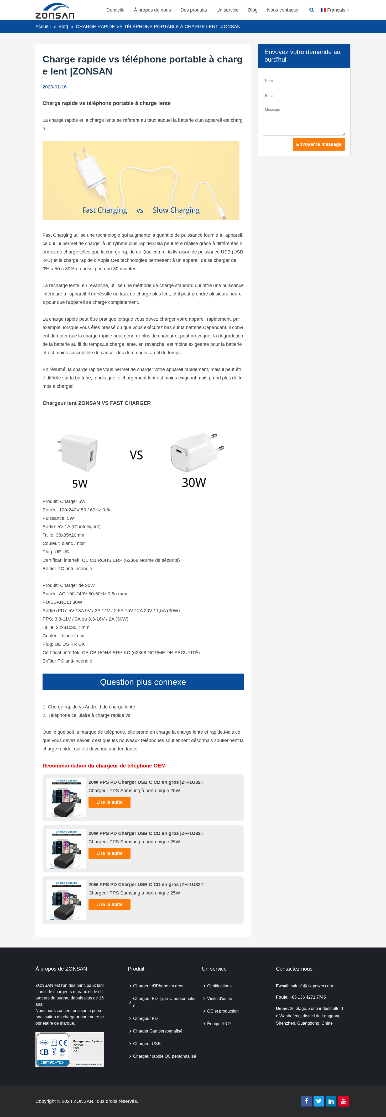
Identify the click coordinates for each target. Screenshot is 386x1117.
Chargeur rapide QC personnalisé (164, 1056)
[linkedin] (331, 1101)
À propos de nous (152, 10)
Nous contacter (283, 10)
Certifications (219, 986)
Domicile (115, 10)
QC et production (223, 1011)
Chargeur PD (145, 1018)
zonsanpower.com (60, 11)
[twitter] (319, 1101)
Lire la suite (109, 802)
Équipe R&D (219, 1023)
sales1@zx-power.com (312, 986)
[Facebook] (306, 1101)
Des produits (193, 10)
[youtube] (343, 1101)
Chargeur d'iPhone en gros (158, 986)
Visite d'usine (219, 998)
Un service (227, 10)
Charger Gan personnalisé (157, 1031)
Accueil (43, 26)
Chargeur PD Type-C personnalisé (164, 1002)
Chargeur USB (147, 1043)
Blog (253, 10)
